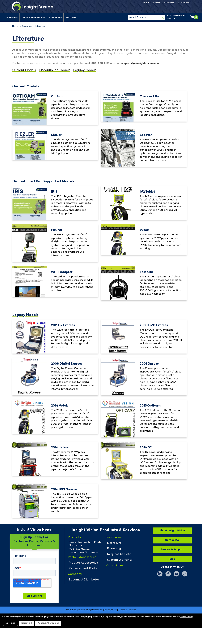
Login (169, 18)
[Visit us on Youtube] (176, 573)
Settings (10, 623)
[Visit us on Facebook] (168, 573)
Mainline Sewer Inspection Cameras (83, 551)
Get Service (168, 3)
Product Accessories (83, 563)
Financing (114, 548)
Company (71, 17)
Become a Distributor (84, 579)
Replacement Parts (83, 568)
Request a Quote (119, 554)
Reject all (26, 623)
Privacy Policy (110, 610)
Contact (156, 3)
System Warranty (119, 560)
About (146, 3)
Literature (114, 543)
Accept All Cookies (48, 623)
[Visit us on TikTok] (184, 573)
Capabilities (114, 565)
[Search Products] (162, 17)
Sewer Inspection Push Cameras (85, 544)
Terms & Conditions (127, 610)
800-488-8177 (183, 3)
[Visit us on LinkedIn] (160, 573)
